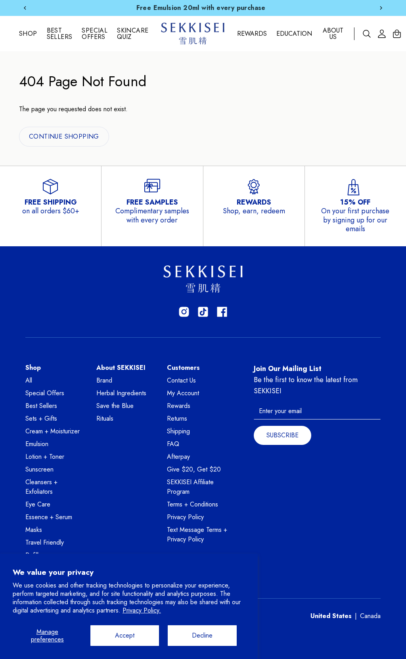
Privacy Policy (185, 517)
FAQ (173, 443)
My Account (183, 393)
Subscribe (282, 435)
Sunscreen (39, 469)
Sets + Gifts (41, 418)
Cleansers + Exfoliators (41, 486)
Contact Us (181, 380)
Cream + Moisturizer (52, 431)
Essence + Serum (48, 517)
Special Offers (94, 33)
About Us (333, 33)
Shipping (178, 431)
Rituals (104, 418)
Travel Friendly (44, 542)
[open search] (367, 33)
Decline (202, 635)
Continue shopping (64, 136)
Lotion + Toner (44, 456)
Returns (177, 418)
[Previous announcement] (25, 8)
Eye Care (37, 504)
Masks (33, 529)
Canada (370, 615)
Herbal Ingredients (121, 393)
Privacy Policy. (142, 610)
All (28, 380)
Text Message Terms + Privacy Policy (197, 534)
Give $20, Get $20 (194, 469)
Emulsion (36, 443)
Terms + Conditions (192, 504)
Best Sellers (60, 33)
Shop (28, 33)
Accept (124, 635)
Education (294, 34)
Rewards (252, 34)
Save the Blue (115, 405)
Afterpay (178, 456)
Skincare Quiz (132, 33)
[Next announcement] (381, 8)
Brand (104, 380)
